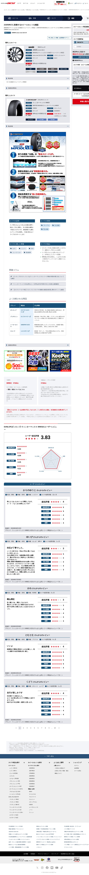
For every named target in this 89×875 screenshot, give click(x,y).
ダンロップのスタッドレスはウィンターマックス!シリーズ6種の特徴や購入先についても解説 (37, 277)
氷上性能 (56, 225)
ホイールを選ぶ (21, 9)
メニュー (32, 3)
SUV (32, 248)
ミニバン (23, 248)
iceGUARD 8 (24, 331)
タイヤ (19, 3)
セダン (14, 248)
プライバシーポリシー (43, 853)
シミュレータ (41, 3)
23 (55, 728)
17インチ (32, 58)
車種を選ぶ (28, 9)
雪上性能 (45, 229)
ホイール (25, 3)
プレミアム (46, 225)
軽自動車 (28, 252)
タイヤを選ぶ (36, 9)
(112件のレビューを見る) (60, 116)
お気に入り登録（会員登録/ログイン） (60, 37)
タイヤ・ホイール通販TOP (10, 9)
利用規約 (33, 853)
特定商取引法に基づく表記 (67, 853)
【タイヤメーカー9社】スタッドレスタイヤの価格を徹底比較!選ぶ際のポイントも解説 (38, 289)
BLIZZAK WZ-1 (25, 316)
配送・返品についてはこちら (16, 389)
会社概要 (26, 853)
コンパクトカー (16, 252)
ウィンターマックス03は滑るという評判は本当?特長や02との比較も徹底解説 (36, 284)
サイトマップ (54, 853)
